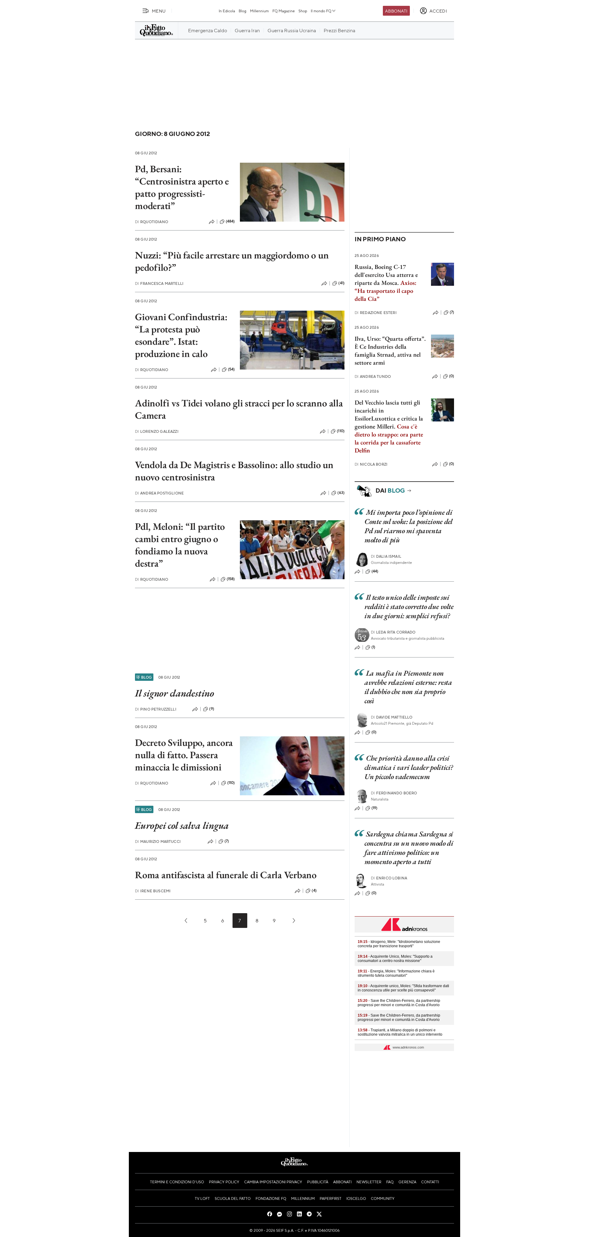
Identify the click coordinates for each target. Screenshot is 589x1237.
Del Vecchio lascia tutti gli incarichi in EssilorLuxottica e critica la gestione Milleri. (389, 414)
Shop (302, 11)
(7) (227, 841)
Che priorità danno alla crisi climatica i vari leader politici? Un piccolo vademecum (408, 767)
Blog (242, 11)
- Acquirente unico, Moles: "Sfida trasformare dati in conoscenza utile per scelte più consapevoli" (403, 988)
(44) (375, 571)
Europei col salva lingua (182, 825)
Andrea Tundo (373, 376)
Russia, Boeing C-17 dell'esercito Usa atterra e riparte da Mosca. (386, 275)
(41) (341, 283)
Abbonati (396, 11)
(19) (374, 808)
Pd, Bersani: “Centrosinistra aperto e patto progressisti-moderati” (182, 187)
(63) (341, 493)
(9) (211, 709)
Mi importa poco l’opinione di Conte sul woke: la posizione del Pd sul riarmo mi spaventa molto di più (408, 526)
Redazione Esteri (376, 312)
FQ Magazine (283, 11)
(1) (373, 647)
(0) (451, 376)
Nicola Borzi (371, 464)
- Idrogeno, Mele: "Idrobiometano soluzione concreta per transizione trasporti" (399, 944)
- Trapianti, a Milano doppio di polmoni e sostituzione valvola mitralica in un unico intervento (400, 1032)
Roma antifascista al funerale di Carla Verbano (226, 874)
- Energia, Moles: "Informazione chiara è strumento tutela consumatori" (396, 973)
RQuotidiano (151, 221)
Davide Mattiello (392, 717)
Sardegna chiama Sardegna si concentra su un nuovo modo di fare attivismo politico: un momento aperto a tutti (408, 847)
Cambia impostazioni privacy (273, 1181)
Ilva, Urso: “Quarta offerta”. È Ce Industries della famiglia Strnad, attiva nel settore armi (390, 350)
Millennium (259, 11)
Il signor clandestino (174, 693)
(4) (314, 890)
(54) (231, 369)
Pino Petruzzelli (155, 709)
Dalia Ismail (386, 556)
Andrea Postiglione (159, 493)
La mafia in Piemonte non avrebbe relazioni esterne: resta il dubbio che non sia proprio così (408, 686)
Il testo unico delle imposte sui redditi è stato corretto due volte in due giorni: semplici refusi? (409, 606)
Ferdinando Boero (394, 793)
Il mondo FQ (321, 10)
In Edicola (227, 11)
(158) (231, 579)
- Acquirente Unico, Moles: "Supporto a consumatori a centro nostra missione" (395, 958)
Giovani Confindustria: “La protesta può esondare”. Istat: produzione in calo (181, 335)
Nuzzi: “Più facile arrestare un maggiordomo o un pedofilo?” (232, 261)
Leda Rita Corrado (393, 632)
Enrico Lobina (389, 878)
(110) (341, 431)
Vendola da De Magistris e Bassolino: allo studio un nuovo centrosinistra (234, 470)
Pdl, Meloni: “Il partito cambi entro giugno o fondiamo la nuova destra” (180, 545)
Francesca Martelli (159, 283)
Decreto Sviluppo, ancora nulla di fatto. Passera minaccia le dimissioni (184, 755)
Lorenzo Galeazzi (157, 431)
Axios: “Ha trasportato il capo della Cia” (385, 291)
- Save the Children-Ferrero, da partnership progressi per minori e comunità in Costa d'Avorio (399, 1003)
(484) (230, 221)
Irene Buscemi (153, 891)
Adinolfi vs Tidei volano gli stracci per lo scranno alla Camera (239, 409)
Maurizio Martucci (158, 841)
